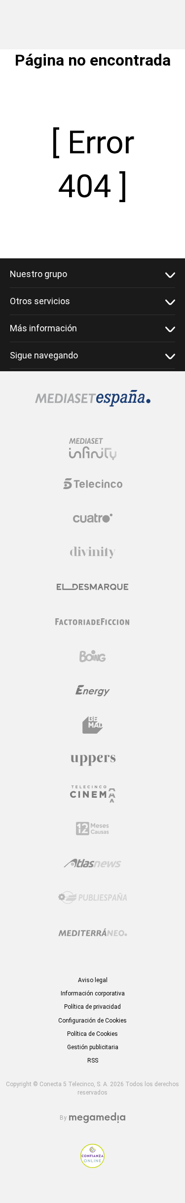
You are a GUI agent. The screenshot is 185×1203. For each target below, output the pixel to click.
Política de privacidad (92, 1006)
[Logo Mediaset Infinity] (92, 449)
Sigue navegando (44, 355)
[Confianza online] (92, 1165)
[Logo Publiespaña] (92, 897)
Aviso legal (93, 980)
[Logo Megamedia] (97, 1118)
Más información (43, 328)
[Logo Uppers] (93, 759)
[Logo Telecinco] (92, 483)
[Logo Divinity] (92, 552)
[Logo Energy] (92, 690)
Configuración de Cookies (92, 1020)
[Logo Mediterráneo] (92, 932)
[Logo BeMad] (92, 725)
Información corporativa (93, 993)
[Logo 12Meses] (92, 828)
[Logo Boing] (92, 656)
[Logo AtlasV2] (92, 863)
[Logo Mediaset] (93, 404)
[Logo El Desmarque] (92, 587)
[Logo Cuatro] (92, 518)
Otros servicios (40, 301)
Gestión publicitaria (92, 1047)
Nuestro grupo (38, 274)
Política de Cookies (92, 1033)
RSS (92, 1060)
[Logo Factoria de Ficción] (92, 621)
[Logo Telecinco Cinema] (92, 794)
